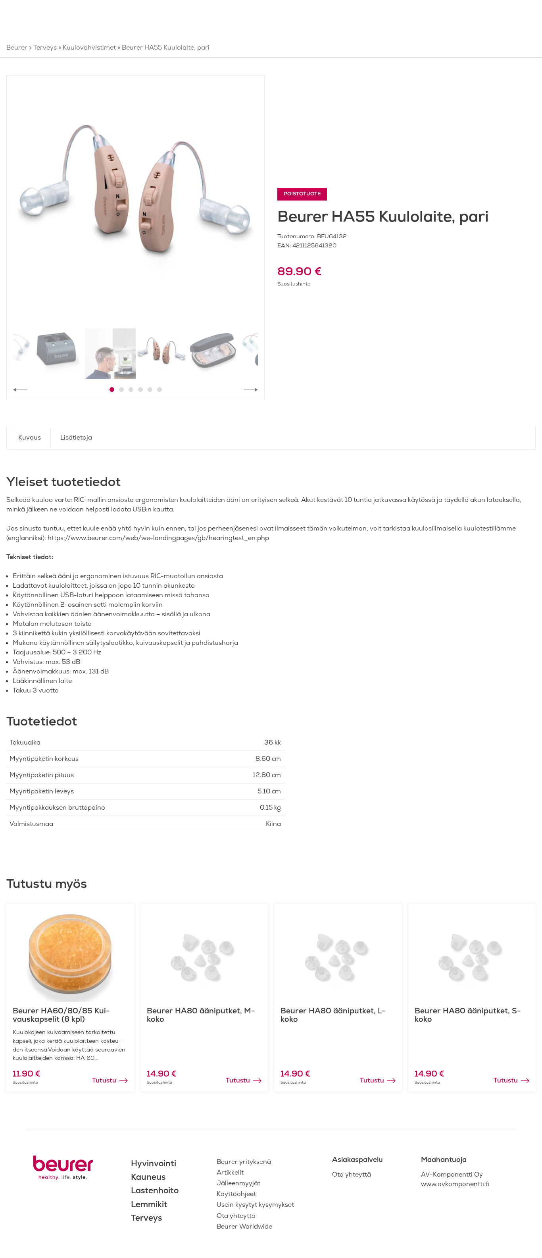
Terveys (45, 47)
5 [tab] (150, 389)
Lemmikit (149, 1204)
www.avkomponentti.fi (455, 1184)
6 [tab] (159, 389)
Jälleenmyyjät (238, 1183)
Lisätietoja (76, 437)
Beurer (16, 47)
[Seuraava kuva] (251, 390)
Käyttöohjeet (236, 1194)
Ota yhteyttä (236, 1216)
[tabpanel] (135, 204)
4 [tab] (140, 389)
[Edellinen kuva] (20, 390)
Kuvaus (29, 437)
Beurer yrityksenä (244, 1162)
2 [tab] (121, 389)
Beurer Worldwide (244, 1226)
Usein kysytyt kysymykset (255, 1204)
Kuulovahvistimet (89, 47)
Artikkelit (230, 1172)
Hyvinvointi (153, 1163)
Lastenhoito (155, 1190)
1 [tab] (112, 389)
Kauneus (148, 1176)
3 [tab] (131, 389)
